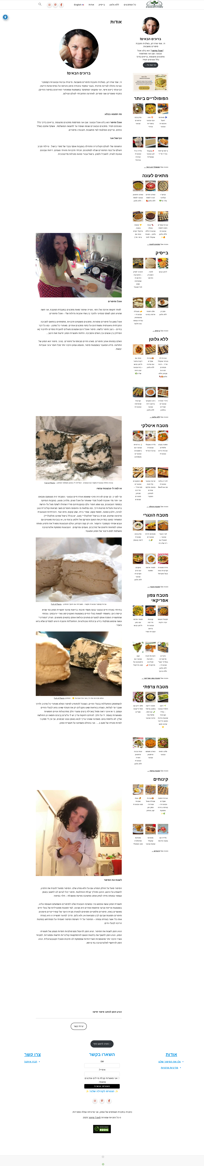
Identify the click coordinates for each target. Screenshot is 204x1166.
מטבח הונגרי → (153, 587)
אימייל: (102, 1070)
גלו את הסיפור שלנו (169, 1061)
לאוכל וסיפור (95, 1117)
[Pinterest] (55, 4)
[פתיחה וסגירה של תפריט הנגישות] (5, 17)
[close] (103, 1157)
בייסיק (102, 5)
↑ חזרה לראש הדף (102, 1044)
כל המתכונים (130, 5)
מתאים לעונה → (153, 244)
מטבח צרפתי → (153, 771)
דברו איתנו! (30, 1061)
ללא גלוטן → (155, 417)
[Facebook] (61, 4)
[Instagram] (49, 4)
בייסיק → (156, 331)
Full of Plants (50, 483)
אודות (91, 5)
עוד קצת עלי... (150, 65)
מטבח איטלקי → (153, 506)
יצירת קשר (79, 1026)
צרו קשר (32, 1054)
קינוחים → (156, 851)
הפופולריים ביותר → (152, 167)
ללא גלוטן (114, 5)
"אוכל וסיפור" (157, 51)
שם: (102, 1061)
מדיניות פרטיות (169, 1067)
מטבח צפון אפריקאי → (151, 678)
